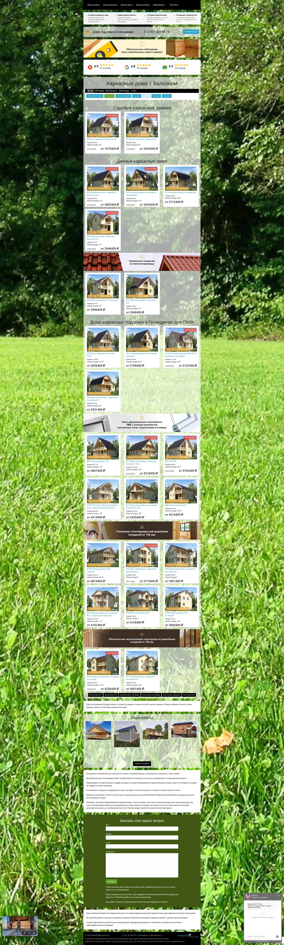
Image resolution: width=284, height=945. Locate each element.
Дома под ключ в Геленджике (112, 32)
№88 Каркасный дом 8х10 (176, 505)
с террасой (166, 96)
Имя (107, 825)
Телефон (109, 834)
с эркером (137, 96)
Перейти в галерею (142, 764)
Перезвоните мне (191, 32)
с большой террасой (123, 96)
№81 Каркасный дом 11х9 (98, 461)
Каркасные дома (110, 5)
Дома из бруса (93, 5)
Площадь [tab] (125, 91)
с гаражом (156, 96)
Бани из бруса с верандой (171, 695)
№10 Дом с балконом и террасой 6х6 (141, 139)
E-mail (108, 843)
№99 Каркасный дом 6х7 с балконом (102, 300)
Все (134, 91)
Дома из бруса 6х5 (111, 695)
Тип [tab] (91, 91)
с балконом (109, 96)
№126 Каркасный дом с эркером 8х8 (180, 192)
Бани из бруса (126, 5)
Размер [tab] (100, 91)
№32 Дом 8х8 (170, 461)
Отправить (111, 881)
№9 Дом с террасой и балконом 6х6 (102, 139)
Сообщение (110, 852)
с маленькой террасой (95, 96)
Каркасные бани (143, 5)
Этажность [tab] (112, 91)
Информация (158, 5)
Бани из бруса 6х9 (188, 695)
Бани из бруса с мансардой (151, 695)
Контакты (174, 5)
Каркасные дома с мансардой (129, 695)
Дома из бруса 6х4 (96, 695)
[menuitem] (93, 5)
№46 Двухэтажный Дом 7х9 (137, 613)
